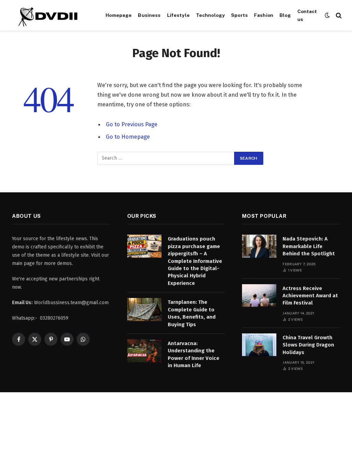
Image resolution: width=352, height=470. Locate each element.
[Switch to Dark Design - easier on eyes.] (327, 15)
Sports (239, 15)
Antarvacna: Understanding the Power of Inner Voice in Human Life (193, 354)
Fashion (263, 15)
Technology (210, 15)
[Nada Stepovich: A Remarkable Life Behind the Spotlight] (259, 246)
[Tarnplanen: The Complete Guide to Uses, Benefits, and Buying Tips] (144, 309)
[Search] (338, 15)
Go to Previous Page (131, 124)
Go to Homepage (128, 136)
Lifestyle (178, 15)
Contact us (307, 15)
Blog (285, 15)
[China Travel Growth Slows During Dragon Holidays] (259, 344)
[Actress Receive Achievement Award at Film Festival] (259, 295)
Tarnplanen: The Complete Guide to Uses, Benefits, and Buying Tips (192, 313)
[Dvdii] (50, 15)
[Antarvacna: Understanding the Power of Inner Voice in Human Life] (144, 350)
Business (149, 15)
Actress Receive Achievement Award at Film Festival (310, 295)
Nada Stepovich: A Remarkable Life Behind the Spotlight (309, 246)
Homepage (119, 15)
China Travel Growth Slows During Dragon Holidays (308, 344)
